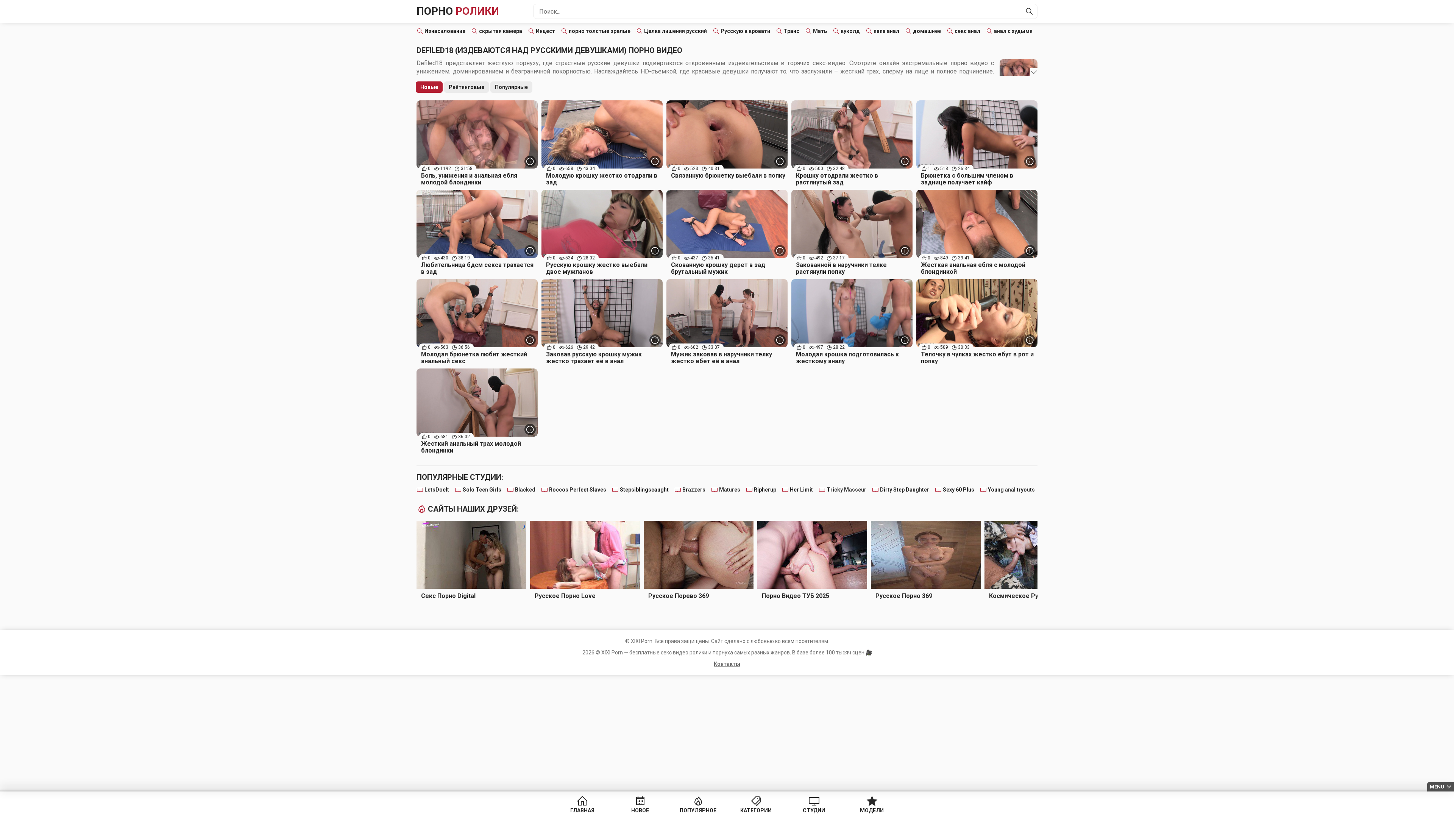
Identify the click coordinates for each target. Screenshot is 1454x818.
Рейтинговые (466, 87)
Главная (582, 810)
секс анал (967, 31)
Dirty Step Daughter (904, 490)
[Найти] (1029, 11)
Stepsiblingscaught (644, 490)
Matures (729, 490)
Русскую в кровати (745, 31)
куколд (850, 31)
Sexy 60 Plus (958, 490)
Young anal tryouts (1011, 490)
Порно (458, 11)
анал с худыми (1013, 31)
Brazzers (693, 490)
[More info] (530, 161)
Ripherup (765, 490)
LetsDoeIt (436, 490)
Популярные (511, 87)
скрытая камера (500, 31)
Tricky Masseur (846, 490)
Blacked (525, 490)
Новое (640, 810)
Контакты (727, 664)
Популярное (698, 810)
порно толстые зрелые (599, 31)
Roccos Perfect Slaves (577, 490)
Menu (1437, 787)
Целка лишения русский (675, 31)
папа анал (886, 31)
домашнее (927, 31)
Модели (872, 810)
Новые (429, 87)
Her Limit (801, 490)
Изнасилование (444, 31)
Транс (791, 31)
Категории (756, 810)
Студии (814, 810)
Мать (820, 31)
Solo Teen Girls (482, 490)
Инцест (545, 31)
